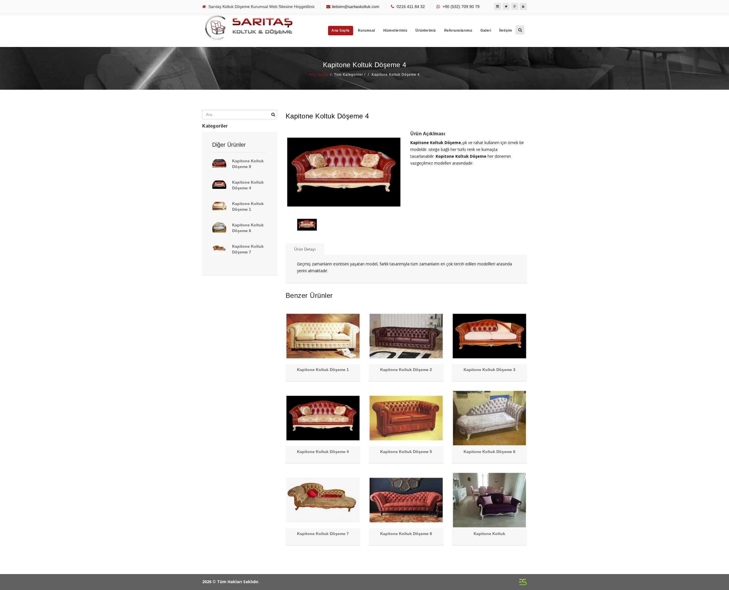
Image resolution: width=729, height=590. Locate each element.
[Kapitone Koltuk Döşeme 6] (219, 229)
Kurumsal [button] (366, 30)
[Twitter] (506, 6)
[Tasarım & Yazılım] (523, 581)
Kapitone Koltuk (489, 533)
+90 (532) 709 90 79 (461, 6)
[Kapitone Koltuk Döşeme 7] (219, 250)
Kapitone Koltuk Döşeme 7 (323, 533)
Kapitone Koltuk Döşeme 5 (406, 451)
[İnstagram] (497, 6)
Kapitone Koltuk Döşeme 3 (489, 369)
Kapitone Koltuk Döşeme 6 (489, 451)
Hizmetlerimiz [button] (395, 30)
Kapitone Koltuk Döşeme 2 (406, 369)
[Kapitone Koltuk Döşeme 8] (219, 165)
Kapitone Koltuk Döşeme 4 (323, 451)
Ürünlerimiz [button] (425, 30)
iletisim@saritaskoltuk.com (355, 6)
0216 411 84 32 (411, 6)
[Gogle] (514, 6)
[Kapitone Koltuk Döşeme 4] (219, 186)
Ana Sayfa (340, 30)
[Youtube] (523, 6)
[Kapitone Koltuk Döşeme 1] (219, 208)
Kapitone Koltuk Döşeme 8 (406, 533)
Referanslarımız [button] (458, 30)
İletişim (505, 30)
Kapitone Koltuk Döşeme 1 (323, 369)
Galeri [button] (485, 30)
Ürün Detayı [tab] (305, 249)
